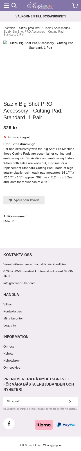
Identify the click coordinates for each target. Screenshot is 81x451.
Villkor (7, 304)
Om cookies (11, 367)
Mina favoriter (13, 318)
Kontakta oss (12, 311)
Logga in (9, 325)
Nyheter (9, 353)
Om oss (8, 346)
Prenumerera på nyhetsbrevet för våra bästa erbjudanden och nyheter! (38, 384)
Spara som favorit (25, 200)
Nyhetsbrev (11, 360)
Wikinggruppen (52, 445)
